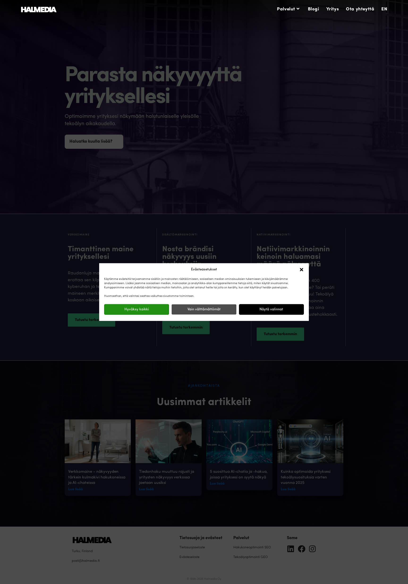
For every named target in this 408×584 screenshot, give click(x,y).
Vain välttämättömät (204, 309)
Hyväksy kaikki (136, 309)
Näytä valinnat (271, 309)
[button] (301, 269)
